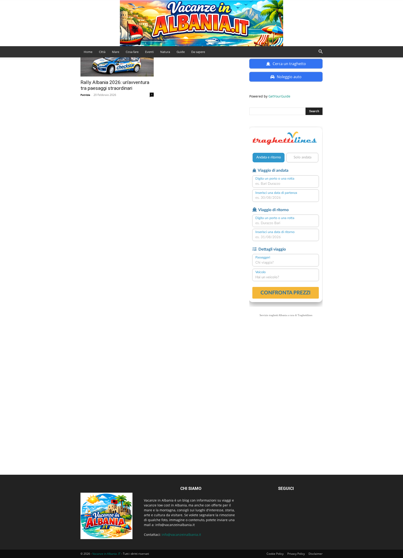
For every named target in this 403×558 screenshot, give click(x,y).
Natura (165, 52)
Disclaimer (316, 554)
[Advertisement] (286, 369)
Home (88, 52)
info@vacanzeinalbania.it (181, 534)
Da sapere (198, 52)
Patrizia (85, 95)
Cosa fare (132, 52)
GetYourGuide (279, 96)
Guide (181, 52)
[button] (320, 52)
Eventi (149, 52)
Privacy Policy (296, 554)
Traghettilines (305, 315)
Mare (115, 52)
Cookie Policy (275, 554)
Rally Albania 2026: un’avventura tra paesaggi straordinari (114, 85)
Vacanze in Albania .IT (106, 554)
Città (102, 52)
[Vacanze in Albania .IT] (201, 23)
